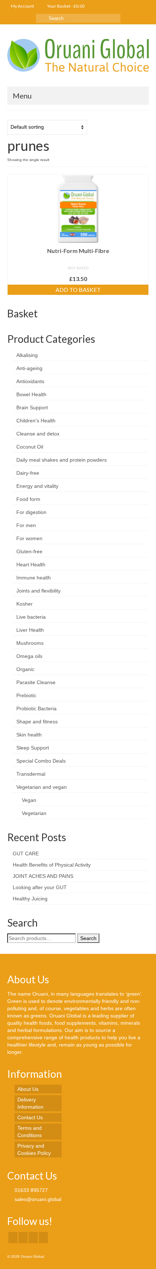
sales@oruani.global (37, 1199)
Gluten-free (29, 551)
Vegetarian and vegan (41, 787)
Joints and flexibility (38, 591)
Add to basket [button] (78, 289)
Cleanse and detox (37, 434)
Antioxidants (30, 381)
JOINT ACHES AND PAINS (43, 876)
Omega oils (29, 656)
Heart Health (30, 564)
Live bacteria (31, 617)
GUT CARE (26, 853)
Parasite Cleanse (36, 682)
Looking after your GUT (40, 887)
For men (26, 525)
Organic (25, 669)
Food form (28, 499)
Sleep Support (32, 748)
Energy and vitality (37, 486)
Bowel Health (31, 394)
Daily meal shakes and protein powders (61, 460)
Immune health (33, 578)
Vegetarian (34, 813)
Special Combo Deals (41, 761)
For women (29, 538)
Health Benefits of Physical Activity (52, 865)
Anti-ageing (29, 368)
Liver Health (30, 630)
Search (88, 938)
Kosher (24, 604)
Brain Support (32, 407)
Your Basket (65, 6)
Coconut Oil (29, 447)
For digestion (31, 512)
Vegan (29, 800)
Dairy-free (27, 473)
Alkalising (27, 355)
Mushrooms (30, 643)
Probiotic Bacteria (36, 708)
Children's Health (36, 420)
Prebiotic (26, 695)
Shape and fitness (37, 721)
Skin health (29, 735)
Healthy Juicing (30, 898)
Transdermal (30, 774)
